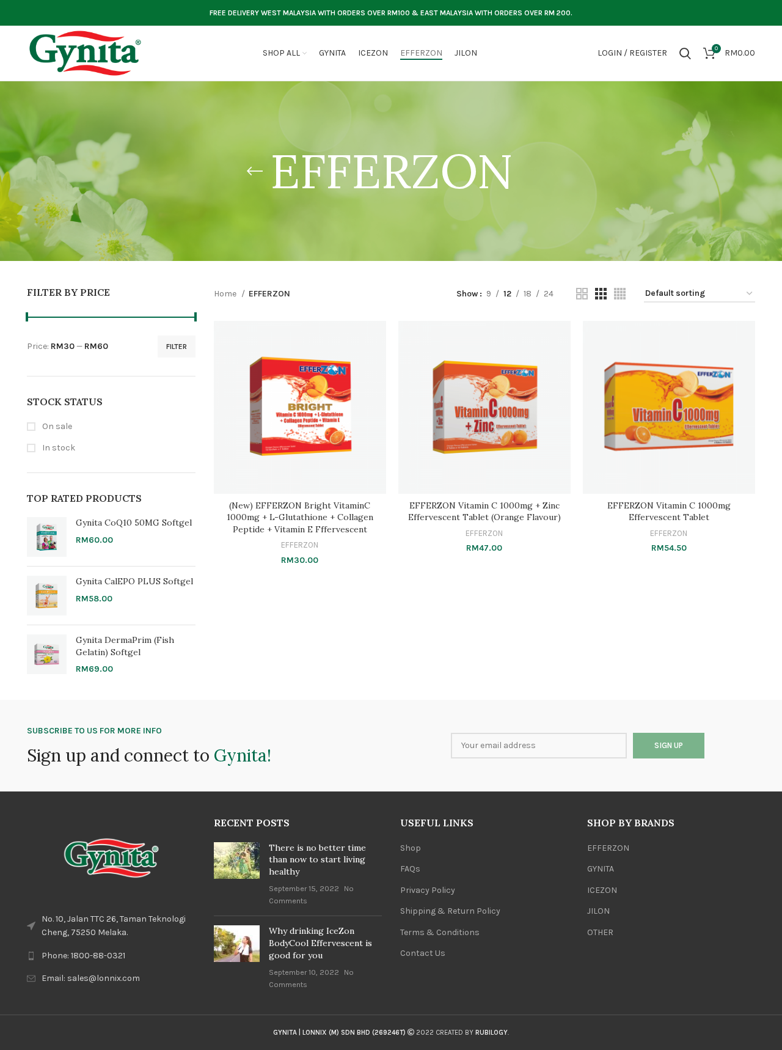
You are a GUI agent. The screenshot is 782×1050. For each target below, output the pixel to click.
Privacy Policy (427, 890)
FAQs (410, 869)
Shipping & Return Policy (450, 911)
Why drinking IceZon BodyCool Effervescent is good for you (320, 942)
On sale (56, 426)
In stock (57, 447)
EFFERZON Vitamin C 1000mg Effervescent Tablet (669, 511)
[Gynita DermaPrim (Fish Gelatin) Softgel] (47, 654)
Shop (410, 848)
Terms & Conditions (440, 932)
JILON (598, 911)
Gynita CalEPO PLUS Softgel (134, 581)
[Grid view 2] (582, 293)
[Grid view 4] (620, 293)
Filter (176, 346)
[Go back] (254, 171)
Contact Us (422, 953)
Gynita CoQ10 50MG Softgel (134, 522)
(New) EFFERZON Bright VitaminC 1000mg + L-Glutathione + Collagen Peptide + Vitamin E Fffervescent (300, 517)
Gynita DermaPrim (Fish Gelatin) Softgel (125, 646)
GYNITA (600, 869)
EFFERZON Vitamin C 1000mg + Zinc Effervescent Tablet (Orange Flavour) (484, 511)
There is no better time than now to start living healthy (317, 859)
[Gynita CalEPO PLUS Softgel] (47, 595)
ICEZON (602, 890)
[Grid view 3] (601, 293)
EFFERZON (299, 544)
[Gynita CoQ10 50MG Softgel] (47, 537)
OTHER (600, 932)
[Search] (685, 53)
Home (226, 293)
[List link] (111, 956)
